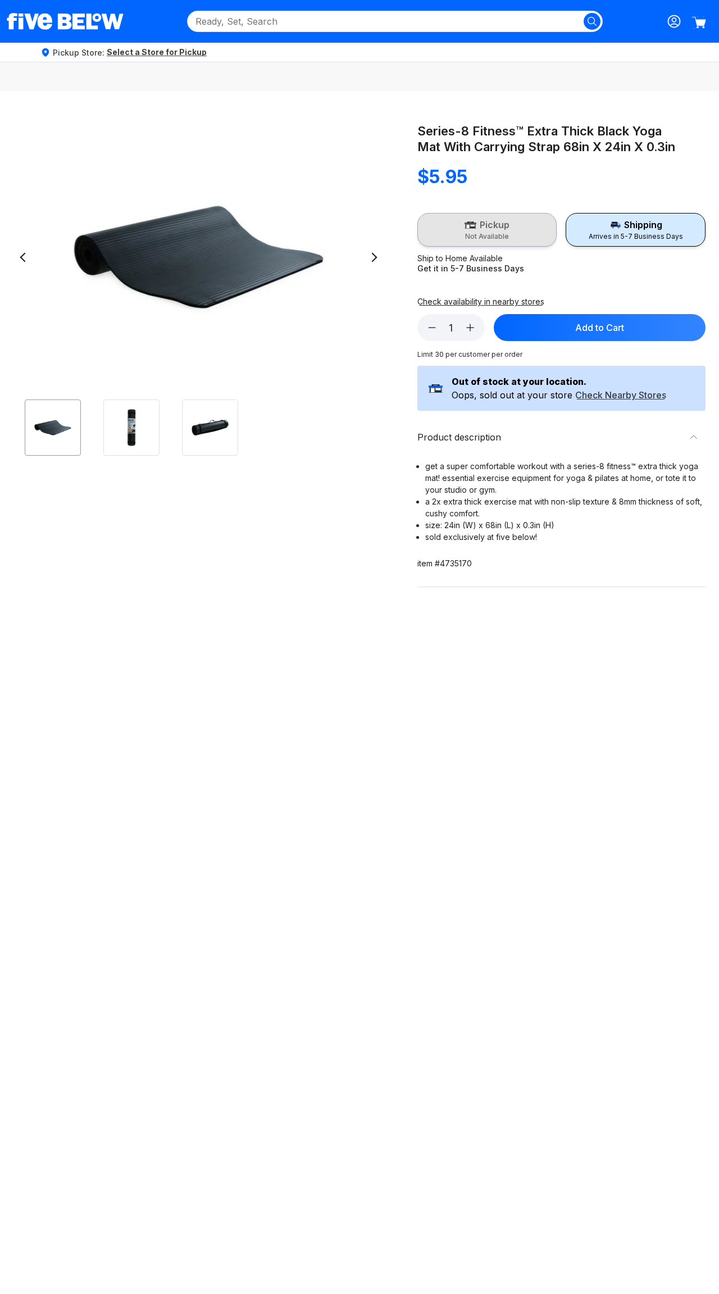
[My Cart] (699, 22)
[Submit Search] (592, 21)
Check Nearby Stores (620, 396)
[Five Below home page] (65, 21)
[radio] (487, 230)
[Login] (674, 21)
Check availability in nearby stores (480, 301)
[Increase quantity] (470, 327)
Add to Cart (599, 327)
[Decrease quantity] (432, 327)
